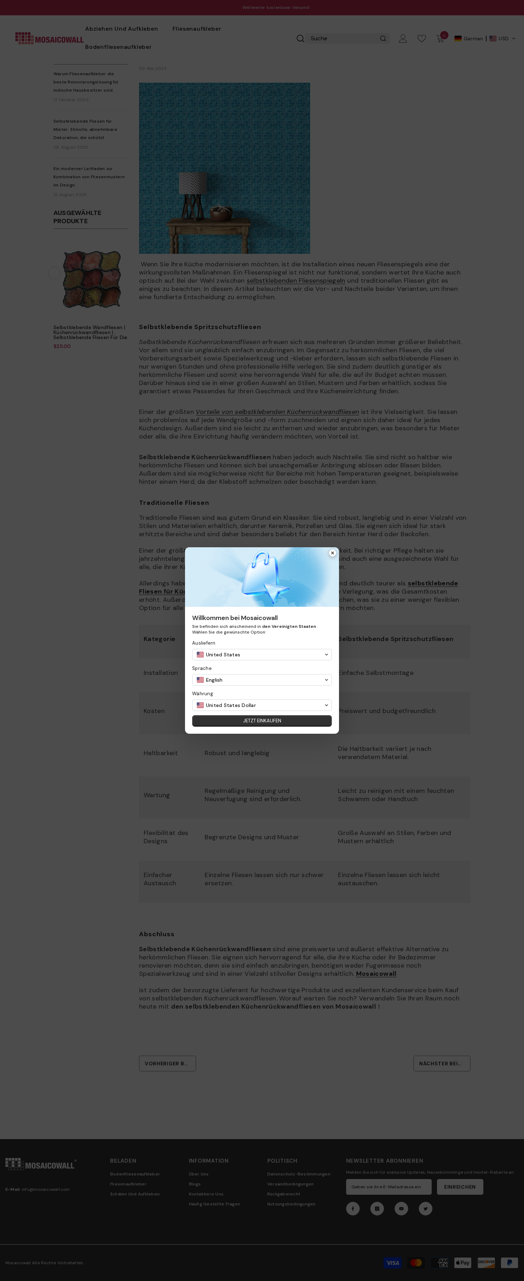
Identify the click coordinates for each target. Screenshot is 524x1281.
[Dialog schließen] (332, 553)
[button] (262, 654)
